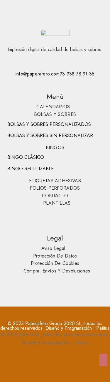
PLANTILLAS (57, 203)
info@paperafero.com (38, 73)
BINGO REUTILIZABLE (30, 168)
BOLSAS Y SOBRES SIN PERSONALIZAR (50, 135)
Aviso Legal (53, 248)
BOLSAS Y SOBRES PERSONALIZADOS (49, 124)
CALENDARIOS (53, 106)
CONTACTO (55, 195)
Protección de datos (55, 256)
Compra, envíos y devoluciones (56, 270)
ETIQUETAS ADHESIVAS (55, 180)
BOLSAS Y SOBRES (55, 114)
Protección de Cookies (55, 263)
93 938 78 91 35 (77, 73)
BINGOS (55, 147)
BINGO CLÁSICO (25, 157)
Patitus (102, 328)
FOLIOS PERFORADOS (55, 188)
